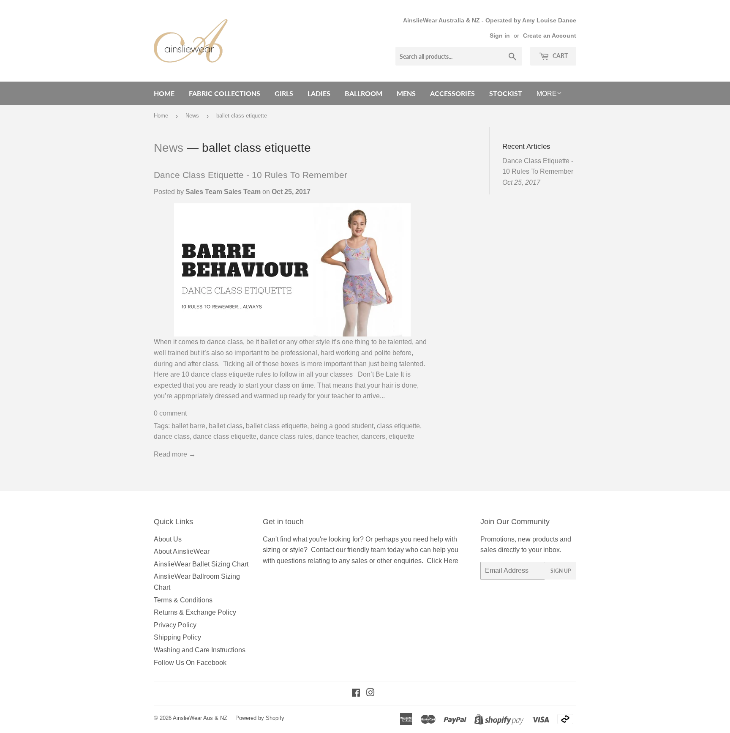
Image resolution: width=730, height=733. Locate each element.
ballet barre (188, 425)
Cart (559, 55)
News (192, 115)
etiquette (401, 436)
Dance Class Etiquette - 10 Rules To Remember (250, 175)
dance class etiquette (224, 436)
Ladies (319, 93)
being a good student (342, 425)
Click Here (442, 560)
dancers (373, 436)
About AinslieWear (182, 551)
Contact (322, 549)
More (547, 93)
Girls (284, 93)
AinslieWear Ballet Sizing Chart (201, 564)
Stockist (505, 93)
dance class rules (286, 436)
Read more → (175, 454)
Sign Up (560, 571)
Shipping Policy (177, 637)
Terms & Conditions (183, 600)
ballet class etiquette (276, 425)
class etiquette (398, 425)
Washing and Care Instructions (199, 650)
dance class (172, 436)
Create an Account (549, 36)
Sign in (500, 36)
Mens (406, 93)
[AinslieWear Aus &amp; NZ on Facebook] (355, 693)
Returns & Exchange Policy (195, 612)
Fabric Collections (224, 93)
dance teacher (337, 436)
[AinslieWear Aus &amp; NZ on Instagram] (370, 693)
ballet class (225, 425)
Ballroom (363, 93)
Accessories (452, 93)
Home (164, 93)
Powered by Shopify (259, 718)
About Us (168, 539)
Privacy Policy (175, 625)
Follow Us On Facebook (190, 662)
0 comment (170, 413)
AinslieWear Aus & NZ (200, 718)
